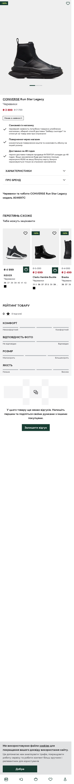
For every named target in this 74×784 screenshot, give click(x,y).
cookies (44, 745)
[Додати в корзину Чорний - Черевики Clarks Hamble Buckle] (55, 270)
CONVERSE (11, 99)
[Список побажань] (50, 779)
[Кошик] (35, 779)
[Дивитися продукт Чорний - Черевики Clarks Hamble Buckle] (45, 246)
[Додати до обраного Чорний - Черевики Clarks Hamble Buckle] (54, 233)
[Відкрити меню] (21, 779)
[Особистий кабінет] (65, 779)
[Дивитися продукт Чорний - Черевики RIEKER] (16, 246)
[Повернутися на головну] (6, 779)
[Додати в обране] (68, 3)
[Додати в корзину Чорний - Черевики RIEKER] (26, 269)
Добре (20, 769)
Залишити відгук (36, 427)
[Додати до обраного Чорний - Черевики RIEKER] (25, 233)
